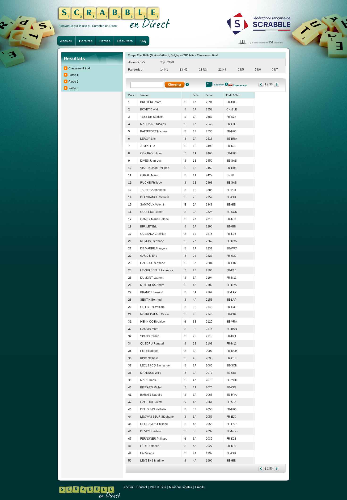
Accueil (66, 41)
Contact (141, 487)
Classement (240, 85)
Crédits (200, 487)
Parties (104, 41)
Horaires (86, 41)
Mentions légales (180, 487)
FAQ (143, 41)
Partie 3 (73, 88)
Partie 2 (73, 81)
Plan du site (158, 487)
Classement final (79, 68)
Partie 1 (73, 75)
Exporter (219, 84)
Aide (187, 84)
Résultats (125, 41)
